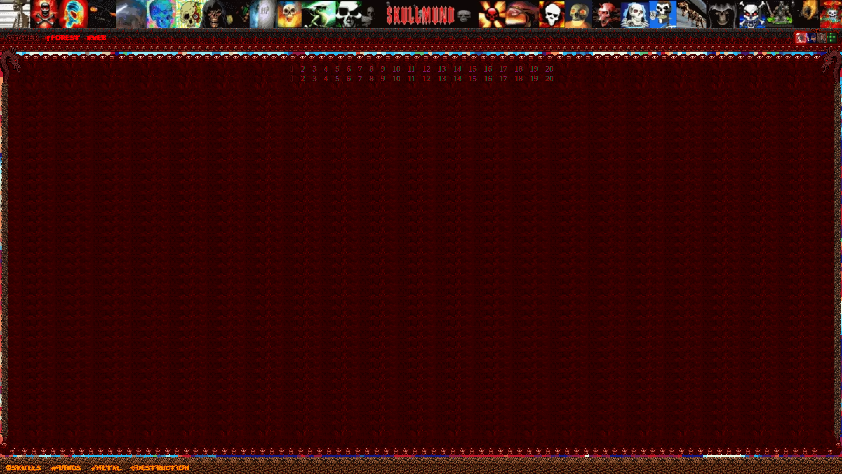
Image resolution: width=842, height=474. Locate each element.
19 (531, 68)
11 (413, 68)
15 (472, 68)
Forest (65, 37)
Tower (25, 37)
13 (442, 68)
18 (516, 68)
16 (487, 68)
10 (399, 68)
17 (502, 68)
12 (428, 68)
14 (457, 68)
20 (547, 68)
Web (99, 37)
